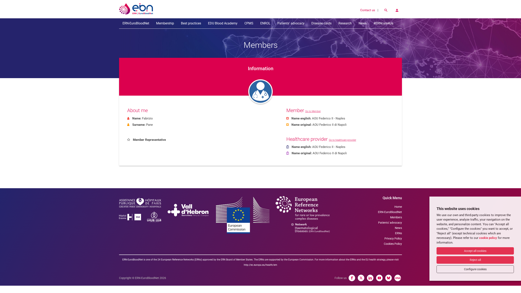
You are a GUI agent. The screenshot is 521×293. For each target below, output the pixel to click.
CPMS (248, 23)
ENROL (265, 23)
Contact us (367, 10)
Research (345, 23)
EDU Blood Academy (223, 23)
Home (398, 206)
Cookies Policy (393, 243)
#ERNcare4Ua (383, 23)
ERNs (398, 233)
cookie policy (488, 238)
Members (396, 217)
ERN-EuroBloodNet (136, 23)
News (363, 23)
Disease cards (321, 23)
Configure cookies (475, 269)
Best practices (191, 23)
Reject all (475, 259)
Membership (165, 23)
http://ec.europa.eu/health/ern (260, 264)
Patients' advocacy (290, 23)
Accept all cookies (475, 251)
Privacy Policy (393, 238)
